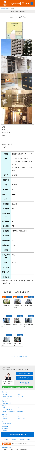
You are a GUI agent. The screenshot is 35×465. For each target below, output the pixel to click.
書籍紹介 (5, 418)
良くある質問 (5, 428)
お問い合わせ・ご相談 (24, 373)
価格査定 (20, 394)
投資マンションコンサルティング (11, 407)
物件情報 (5, 8)
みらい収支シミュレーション (10, 409)
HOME (2, 8)
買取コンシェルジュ (7, 396)
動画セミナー (21, 418)
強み (3, 421)
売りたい (4, 392)
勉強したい (5, 414)
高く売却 (5, 394)
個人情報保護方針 (6, 447)
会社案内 (6, 439)
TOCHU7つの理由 (7, 423)
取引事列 (20, 396)
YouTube (5, 416)
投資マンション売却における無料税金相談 (13, 411)
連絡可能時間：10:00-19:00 (26, 383)
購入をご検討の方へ (7, 403)
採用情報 (14, 439)
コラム (20, 416)
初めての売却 (5, 426)
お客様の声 (4, 430)
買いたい (4, 401)
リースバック (6, 398)
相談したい (4, 405)
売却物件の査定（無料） (24, 378)
